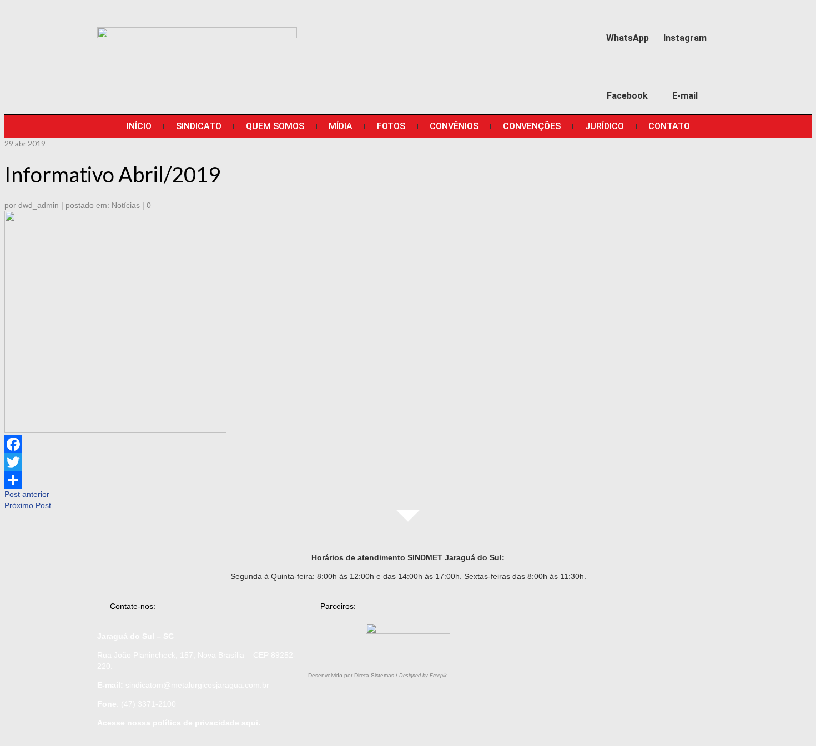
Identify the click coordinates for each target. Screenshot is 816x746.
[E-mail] (685, 73)
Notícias (126, 205)
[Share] (408, 480)
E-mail (685, 95)
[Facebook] (627, 73)
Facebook (627, 95)
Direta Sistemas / (376, 675)
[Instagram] (685, 14)
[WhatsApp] (627, 14)
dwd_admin (38, 205)
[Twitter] (408, 462)
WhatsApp (627, 38)
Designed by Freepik (423, 675)
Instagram (685, 38)
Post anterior (26, 494)
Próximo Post (27, 505)
